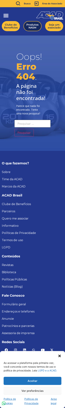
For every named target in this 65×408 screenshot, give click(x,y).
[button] (59, 355)
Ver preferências (32, 391)
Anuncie (8, 318)
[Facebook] (6, 349)
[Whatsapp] (33, 349)
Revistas (7, 265)
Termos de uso (12, 240)
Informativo (10, 225)
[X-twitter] (51, 349)
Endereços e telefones (18, 311)
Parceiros (8, 211)
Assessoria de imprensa (18, 333)
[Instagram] (15, 349)
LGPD (6, 247)
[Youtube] (42, 349)
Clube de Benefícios (16, 204)
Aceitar (32, 381)
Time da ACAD (12, 179)
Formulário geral (14, 304)
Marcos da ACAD (13, 186)
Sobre (6, 172)
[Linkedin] (24, 349)
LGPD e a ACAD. (47, 370)
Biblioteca (9, 272)
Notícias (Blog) (12, 286)
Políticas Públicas (14, 279)
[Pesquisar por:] (32, 123)
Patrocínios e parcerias (18, 326)
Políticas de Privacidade (19, 233)
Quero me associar (15, 218)
